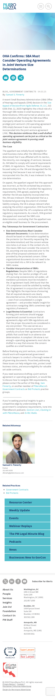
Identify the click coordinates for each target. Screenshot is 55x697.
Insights (7, 602)
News (13, 549)
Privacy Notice (9, 684)
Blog (5, 91)
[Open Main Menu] (41, 6)
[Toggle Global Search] (48, 6)
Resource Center (20, 502)
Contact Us (9, 615)
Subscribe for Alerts (42, 581)
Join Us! (7, 606)
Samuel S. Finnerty (15, 94)
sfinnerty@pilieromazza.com (13, 473)
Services (7, 598)
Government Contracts (22, 91)
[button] (6, 78)
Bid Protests (12, 492)
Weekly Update (19, 510)
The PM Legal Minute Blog (26, 534)
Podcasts (15, 542)
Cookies (20, 684)
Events (14, 518)
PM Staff (7, 619)
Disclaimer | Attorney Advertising (17, 686)
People (7, 593)
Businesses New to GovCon (27, 557)
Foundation (9, 611)
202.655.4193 (8, 470)
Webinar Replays (20, 526)
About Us (8, 589)
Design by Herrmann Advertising (17, 689)
